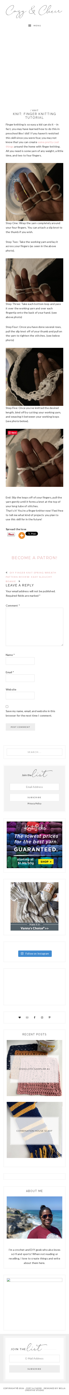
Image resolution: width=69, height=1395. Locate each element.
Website (11, 689)
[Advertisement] (34, 66)
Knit (35, 110)
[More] (21, 535)
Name (10, 654)
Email (10, 672)
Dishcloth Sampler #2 (34, 1069)
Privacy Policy (35, 803)
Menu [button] (37, 25)
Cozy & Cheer (34, 10)
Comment (13, 605)
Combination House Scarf (34, 1131)
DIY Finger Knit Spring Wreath (33, 572)
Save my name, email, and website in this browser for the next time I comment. (30, 713)
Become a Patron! (35, 557)
